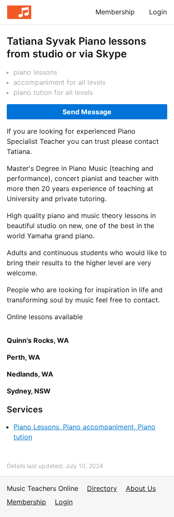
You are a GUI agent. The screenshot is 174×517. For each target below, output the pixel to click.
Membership (115, 12)
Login (158, 12)
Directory (102, 488)
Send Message (87, 112)
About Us (141, 488)
